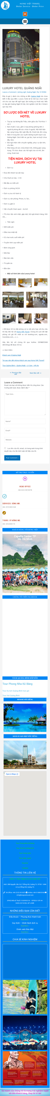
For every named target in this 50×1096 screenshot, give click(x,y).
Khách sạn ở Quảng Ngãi (11, 355)
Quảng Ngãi (31, 92)
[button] (25, 14)
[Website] (25, 440)
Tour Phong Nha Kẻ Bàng (17, 683)
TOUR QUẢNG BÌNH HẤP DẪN (25, 678)
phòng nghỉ (22, 92)
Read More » (25, 920)
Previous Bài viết (15, 373)
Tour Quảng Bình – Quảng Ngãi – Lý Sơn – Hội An (20, 365)
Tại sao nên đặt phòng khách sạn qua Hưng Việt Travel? (23, 360)
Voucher (25, 863)
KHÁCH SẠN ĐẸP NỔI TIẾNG (25, 736)
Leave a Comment (9, 92)
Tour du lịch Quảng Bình (25, 848)
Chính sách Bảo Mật (25, 929)
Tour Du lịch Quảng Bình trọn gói (15, 691)
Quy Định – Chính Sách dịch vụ (25, 923)
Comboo (25, 868)
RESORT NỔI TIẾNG (25, 699)
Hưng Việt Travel (23, 332)
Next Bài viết (35, 373)
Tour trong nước (25, 853)
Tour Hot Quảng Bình (11, 695)
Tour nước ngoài (25, 858)
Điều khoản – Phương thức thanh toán (25, 917)
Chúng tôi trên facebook (25, 597)
